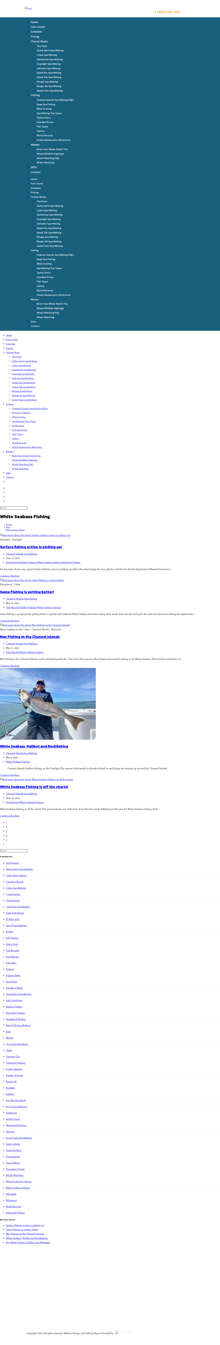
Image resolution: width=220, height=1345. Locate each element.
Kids (8, 1031)
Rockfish (10, 1087)
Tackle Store (43, 117)
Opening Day (13, 1056)
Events (9, 931)
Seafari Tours (13, 1119)
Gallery (41, 131)
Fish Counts (38, 27)
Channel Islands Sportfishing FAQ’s (55, 100)
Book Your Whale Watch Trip (52, 149)
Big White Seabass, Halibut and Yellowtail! (28, 1242)
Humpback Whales (16, 1019)
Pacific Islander (14, 1069)
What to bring (44, 108)
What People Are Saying (19, 1181)
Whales (35, 145)
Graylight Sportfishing (48, 64)
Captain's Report (14, 881)
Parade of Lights (14, 1075)
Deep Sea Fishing (46, 104)
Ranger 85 (11, 1081)
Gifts (34, 167)
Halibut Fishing (28, 562)
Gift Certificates (14, 1000)
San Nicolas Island (16, 1100)
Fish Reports (12, 562)
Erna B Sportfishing (16, 925)
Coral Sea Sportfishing (18, 906)
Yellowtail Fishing (71, 562)
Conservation (13, 894)
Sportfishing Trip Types (49, 113)
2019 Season (12, 863)
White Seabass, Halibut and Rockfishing (34, 746)
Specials (10, 1131)
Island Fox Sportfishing (49, 72)
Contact (35, 172)
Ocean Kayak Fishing (17, 1044)
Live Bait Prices (45, 122)
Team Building (14, 1150)
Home (34, 22)
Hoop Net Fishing (15, 1013)
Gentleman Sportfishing (49, 59)
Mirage (9, 1038)
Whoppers (11, 1200)
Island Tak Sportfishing (49, 77)
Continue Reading (9, 576)
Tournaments (13, 1156)
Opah (9, 1050)
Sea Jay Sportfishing (16, 1106)
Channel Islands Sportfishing (21, 554)
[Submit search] (29, 508)
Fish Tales (11, 962)
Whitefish (11, 1194)
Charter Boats (39, 41)
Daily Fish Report (15, 913)
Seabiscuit (11, 1112)
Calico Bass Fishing (16, 875)
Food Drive (11, 981)
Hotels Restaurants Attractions (53, 140)
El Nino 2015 (13, 919)
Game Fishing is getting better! (27, 591)
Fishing (35, 95)
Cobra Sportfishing (47, 55)
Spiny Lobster (13, 1144)
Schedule (36, 32)
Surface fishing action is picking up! (31, 546)
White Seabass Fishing (15, 530)
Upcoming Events (15, 1169)
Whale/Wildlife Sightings (50, 153)
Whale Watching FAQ (48, 158)
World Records (45, 135)
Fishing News (13, 975)
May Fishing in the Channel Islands (30, 636)
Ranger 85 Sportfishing (49, 86)
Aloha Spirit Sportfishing (50, 50)
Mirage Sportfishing (47, 81)
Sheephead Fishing (16, 1125)
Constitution (13, 900)
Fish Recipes (12, 950)
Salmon (10, 1094)
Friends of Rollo (14, 988)
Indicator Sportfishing (48, 68)
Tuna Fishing (13, 1162)
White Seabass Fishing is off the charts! (34, 786)
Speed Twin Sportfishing (50, 90)
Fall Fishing (12, 938)
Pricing (35, 37)
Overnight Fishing (15, 1062)
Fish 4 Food (12, 944)
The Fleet (42, 46)
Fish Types (42, 126)
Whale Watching (45, 162)
